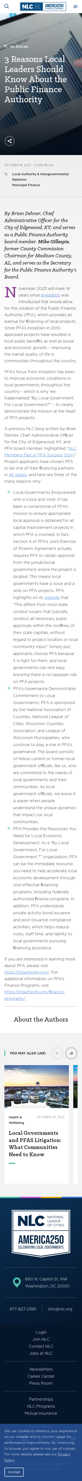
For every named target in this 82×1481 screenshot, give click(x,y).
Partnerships (41, 1399)
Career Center (41, 1376)
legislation (50, 295)
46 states (18, 474)
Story (69, 455)
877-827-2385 (23, 1309)
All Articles (19, 47)
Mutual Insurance (41, 1413)
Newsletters (41, 1369)
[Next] (71, 1053)
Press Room (41, 1383)
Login (41, 1332)
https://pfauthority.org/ (26, 972)
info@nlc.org (60, 1309)
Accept (14, 1472)
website (52, 597)
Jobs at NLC (41, 1353)
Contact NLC (41, 1346)
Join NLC (41, 1339)
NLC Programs (41, 1406)
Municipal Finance (26, 185)
